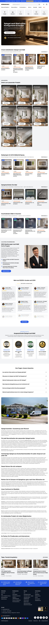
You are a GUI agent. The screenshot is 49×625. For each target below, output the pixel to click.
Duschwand (29, 482)
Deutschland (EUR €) (6, 615)
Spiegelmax (6, 620)
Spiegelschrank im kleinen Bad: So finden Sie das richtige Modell (40, 572)
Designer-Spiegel (20, 518)
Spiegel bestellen (14, 530)
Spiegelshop (13, 434)
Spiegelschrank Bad (27, 440)
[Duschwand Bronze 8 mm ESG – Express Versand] (6, 223)
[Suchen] (39, 4)
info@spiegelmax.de (5, 609)
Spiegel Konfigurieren (9, 32)
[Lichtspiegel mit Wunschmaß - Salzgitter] (42, 164)
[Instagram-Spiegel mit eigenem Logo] (42, 59)
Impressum (30, 620)
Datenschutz (35, 620)
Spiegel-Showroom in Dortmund (9, 546)
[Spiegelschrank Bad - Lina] (30, 194)
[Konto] (43, 4)
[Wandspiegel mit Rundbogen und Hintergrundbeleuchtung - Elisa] (18, 59)
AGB (39, 620)
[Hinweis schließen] (48, 1)
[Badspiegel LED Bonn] (30, 164)
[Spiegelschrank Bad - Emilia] (6, 194)
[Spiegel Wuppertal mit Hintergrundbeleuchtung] (18, 164)
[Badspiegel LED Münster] (6, 59)
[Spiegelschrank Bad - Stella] (18, 194)
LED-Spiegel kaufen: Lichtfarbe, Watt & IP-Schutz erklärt (8, 572)
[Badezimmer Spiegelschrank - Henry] (42, 194)
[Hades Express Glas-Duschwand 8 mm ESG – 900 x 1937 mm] (30, 223)
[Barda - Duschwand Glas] (42, 223)
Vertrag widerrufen (44, 620)
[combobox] (26, 4)
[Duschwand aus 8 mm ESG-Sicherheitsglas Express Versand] (18, 223)
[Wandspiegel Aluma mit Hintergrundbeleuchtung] (30, 59)
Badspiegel (8, 483)
